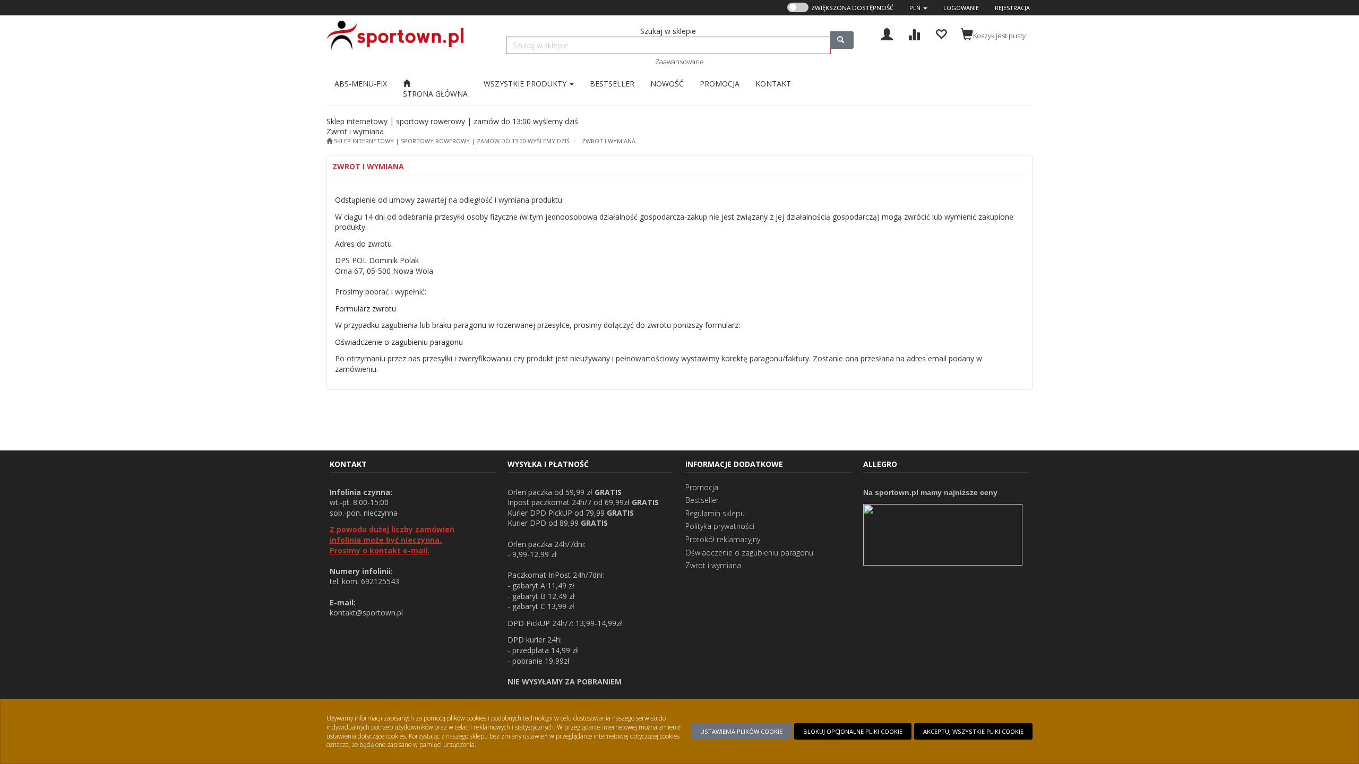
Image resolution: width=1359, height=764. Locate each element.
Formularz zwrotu (365, 308)
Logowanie (961, 8)
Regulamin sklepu (715, 513)
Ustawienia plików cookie (741, 731)
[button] (918, 7)
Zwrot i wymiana (608, 141)
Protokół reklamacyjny (722, 539)
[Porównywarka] (914, 33)
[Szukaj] (842, 40)
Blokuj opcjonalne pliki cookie (852, 731)
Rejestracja (1012, 8)
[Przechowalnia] (941, 33)
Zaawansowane (679, 61)
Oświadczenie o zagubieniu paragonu (399, 342)
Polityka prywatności (719, 526)
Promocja (701, 487)
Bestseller (702, 500)
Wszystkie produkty (526, 84)
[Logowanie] (887, 33)
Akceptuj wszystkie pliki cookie (973, 731)
